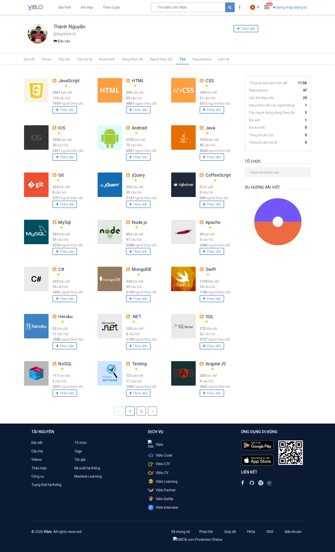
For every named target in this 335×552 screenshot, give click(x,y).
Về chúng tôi (180, 532)
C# (61, 269)
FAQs (251, 532)
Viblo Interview (167, 507)
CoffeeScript (218, 175)
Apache (213, 222)
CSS (210, 80)
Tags (78, 451)
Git (61, 175)
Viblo (159, 445)
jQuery (138, 175)
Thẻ (182, 59)
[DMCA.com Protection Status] (197, 539)
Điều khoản (293, 532)
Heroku (65, 316)
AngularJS (216, 363)
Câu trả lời (84, 59)
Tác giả (79, 459)
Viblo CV (162, 473)
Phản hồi (206, 532)
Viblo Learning (167, 481)
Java (210, 127)
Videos (36, 459)
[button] (255, 7)
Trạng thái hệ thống (46, 485)
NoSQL (65, 363)
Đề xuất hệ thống (87, 468)
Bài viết (29, 59)
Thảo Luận (111, 7)
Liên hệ (223, 59)
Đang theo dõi (132, 59)
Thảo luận (39, 468)
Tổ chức (80, 443)
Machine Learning (88, 476)
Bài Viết (65, 7)
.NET (136, 316)
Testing (139, 363)
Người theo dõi (161, 59)
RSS (270, 532)
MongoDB (141, 269)
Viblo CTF (163, 464)
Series (47, 59)
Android (139, 127)
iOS (61, 127)
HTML (138, 80)
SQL (210, 316)
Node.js (139, 222)
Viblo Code (164, 455)
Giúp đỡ (230, 532)
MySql (64, 222)
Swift (211, 269)
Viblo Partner (166, 490)
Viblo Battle (164, 499)
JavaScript (68, 80)
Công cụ (37, 476)
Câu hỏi (64, 59)
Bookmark (107, 59)
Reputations (202, 59)
